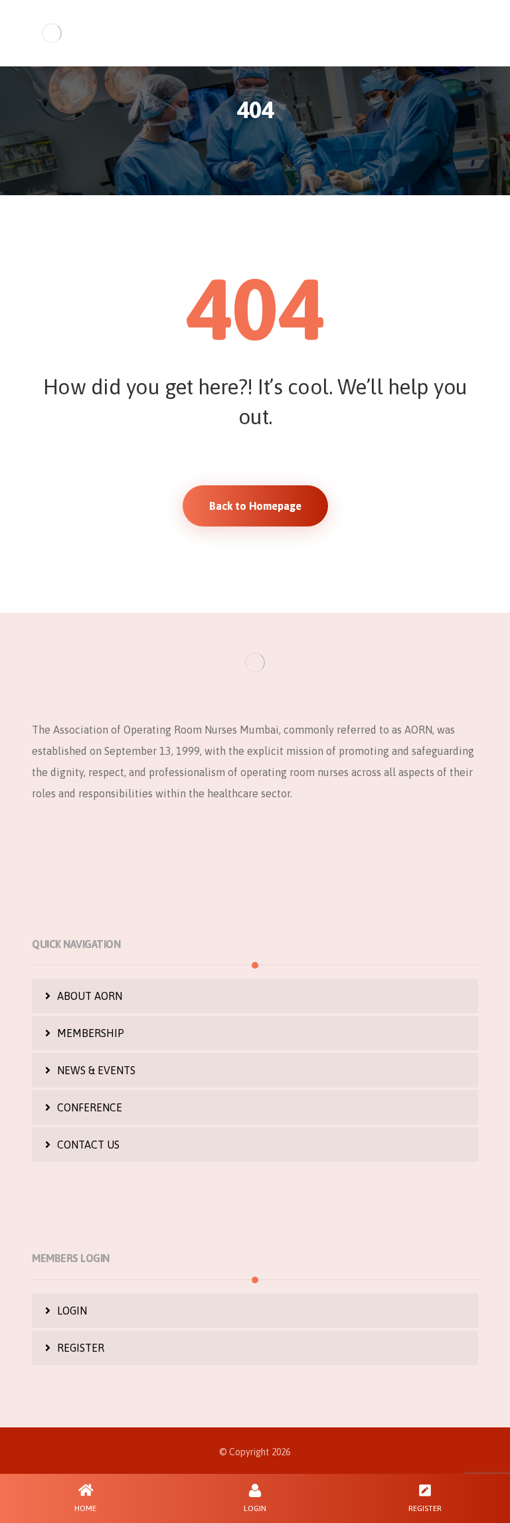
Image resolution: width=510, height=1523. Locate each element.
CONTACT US (88, 1145)
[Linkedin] (281, 837)
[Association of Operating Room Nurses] (51, 33)
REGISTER (80, 1348)
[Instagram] (255, 837)
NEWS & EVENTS (96, 1070)
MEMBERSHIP (90, 1033)
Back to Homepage (255, 506)
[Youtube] (308, 837)
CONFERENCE (89, 1107)
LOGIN (72, 1311)
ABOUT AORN (89, 996)
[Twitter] (228, 837)
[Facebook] (202, 837)
